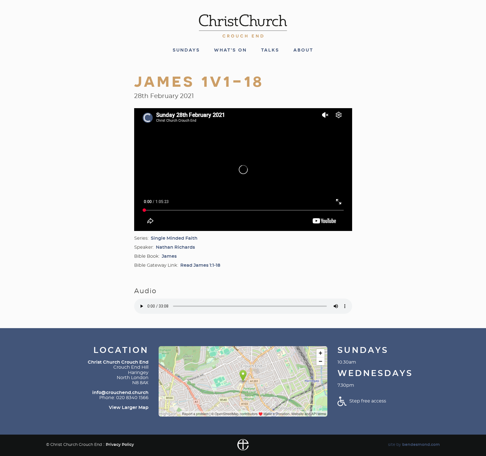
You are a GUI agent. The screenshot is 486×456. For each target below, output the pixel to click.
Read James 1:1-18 (200, 265)
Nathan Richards (175, 247)
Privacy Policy (120, 444)
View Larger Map (128, 407)
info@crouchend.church (120, 392)
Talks (270, 50)
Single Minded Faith (174, 238)
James (169, 256)
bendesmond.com (421, 444)
